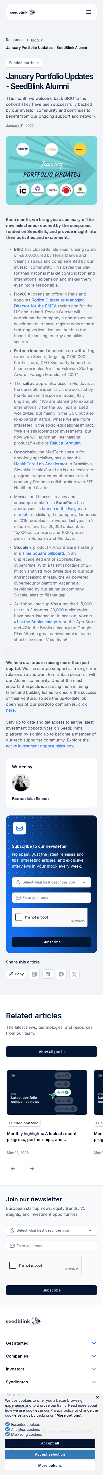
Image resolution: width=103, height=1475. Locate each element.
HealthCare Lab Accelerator (41, 463)
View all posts (51, 1051)
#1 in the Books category (37, 621)
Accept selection (50, 1454)
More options (50, 1465)
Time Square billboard (43, 553)
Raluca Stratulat (65, 443)
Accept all (50, 1443)
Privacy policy (62, 1410)
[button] (51, 882)
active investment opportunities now (40, 745)
